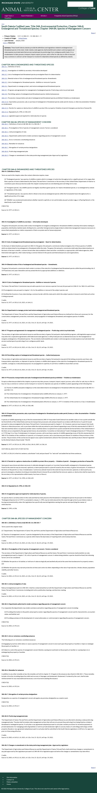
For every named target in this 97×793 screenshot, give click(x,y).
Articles (43, 16)
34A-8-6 (4, 86)
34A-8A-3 (5, 132)
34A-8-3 (4, 74)
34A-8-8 (4, 94)
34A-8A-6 (5, 143)
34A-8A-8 (5, 151)
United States (22, 38)
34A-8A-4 (5, 136)
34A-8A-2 (5, 128)
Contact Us (10, 779)
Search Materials (26, 16)
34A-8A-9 (5, 155)
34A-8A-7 (5, 147)
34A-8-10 (5, 102)
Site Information (12, 777)
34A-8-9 (4, 98)
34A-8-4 (4, 78)
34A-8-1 (4, 66)
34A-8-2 (4, 70)
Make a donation (12, 782)
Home (3, 24)
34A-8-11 (5, 108)
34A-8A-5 (5, 139)
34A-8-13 (5, 116)
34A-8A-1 (5, 124)
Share (93, 33)
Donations (8, 18)
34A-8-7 (4, 90)
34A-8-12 (5, 112)
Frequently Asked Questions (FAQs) (66, 16)
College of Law (29, 789)
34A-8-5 (4, 82)
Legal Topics (9, 16)
